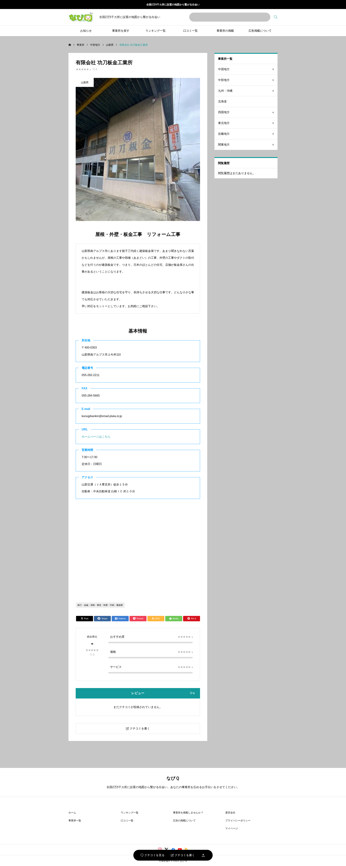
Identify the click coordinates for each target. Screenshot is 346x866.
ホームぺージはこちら (96, 436)
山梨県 (84, 82)
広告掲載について (260, 30)
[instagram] (160, 850)
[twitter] (166, 850)
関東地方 (224, 144)
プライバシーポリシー (237, 820)
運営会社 (230, 812)
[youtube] (180, 850)
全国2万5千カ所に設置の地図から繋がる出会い (173, 4)
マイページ (231, 828)
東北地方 (224, 123)
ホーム (72, 812)
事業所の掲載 (225, 30)
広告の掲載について (184, 820)
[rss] (186, 849)
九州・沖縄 (225, 90)
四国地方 (224, 112)
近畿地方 (224, 133)
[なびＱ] (80, 17)
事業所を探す (120, 30)
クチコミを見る (153, 855)
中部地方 (224, 80)
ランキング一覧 (155, 30)
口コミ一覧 (190, 30)
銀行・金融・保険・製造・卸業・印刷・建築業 (100, 605)
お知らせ (86, 30)
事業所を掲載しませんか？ (188, 812)
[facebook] (173, 850)
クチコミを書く (183, 855)
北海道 (222, 101)
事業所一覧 (74, 820)
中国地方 (224, 69)
